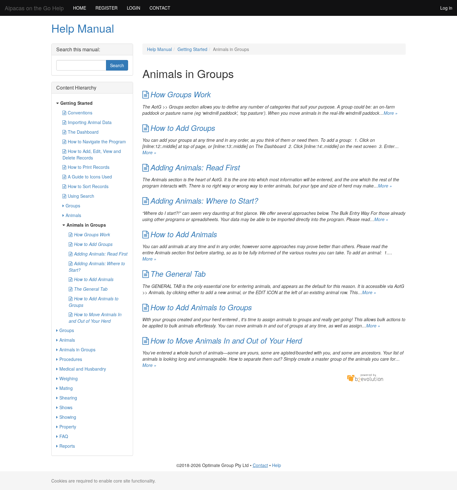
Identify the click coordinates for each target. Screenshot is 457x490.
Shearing (68, 398)
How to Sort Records (88, 186)
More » (391, 113)
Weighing (68, 378)
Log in (446, 8)
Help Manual (82, 28)
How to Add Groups (182, 127)
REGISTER (106, 8)
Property (67, 426)
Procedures (70, 359)
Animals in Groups (86, 225)
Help (276, 465)
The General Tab (177, 273)
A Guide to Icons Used (90, 176)
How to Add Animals (183, 234)
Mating (66, 388)
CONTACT (160, 8)
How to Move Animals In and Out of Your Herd (226, 340)
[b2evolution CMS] (365, 377)
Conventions (80, 112)
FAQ (63, 436)
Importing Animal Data (90, 122)
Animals (73, 215)
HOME (79, 8)
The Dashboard (83, 132)
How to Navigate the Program (97, 141)
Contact (260, 465)
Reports (67, 446)
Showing (67, 417)
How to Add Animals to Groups (201, 307)
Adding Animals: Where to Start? (204, 200)
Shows (65, 407)
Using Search (81, 196)
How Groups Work (180, 94)
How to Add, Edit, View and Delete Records (91, 154)
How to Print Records (88, 167)
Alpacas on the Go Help (34, 8)
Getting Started (192, 49)
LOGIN (133, 8)
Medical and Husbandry (82, 369)
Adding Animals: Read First (195, 167)
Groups (73, 205)
